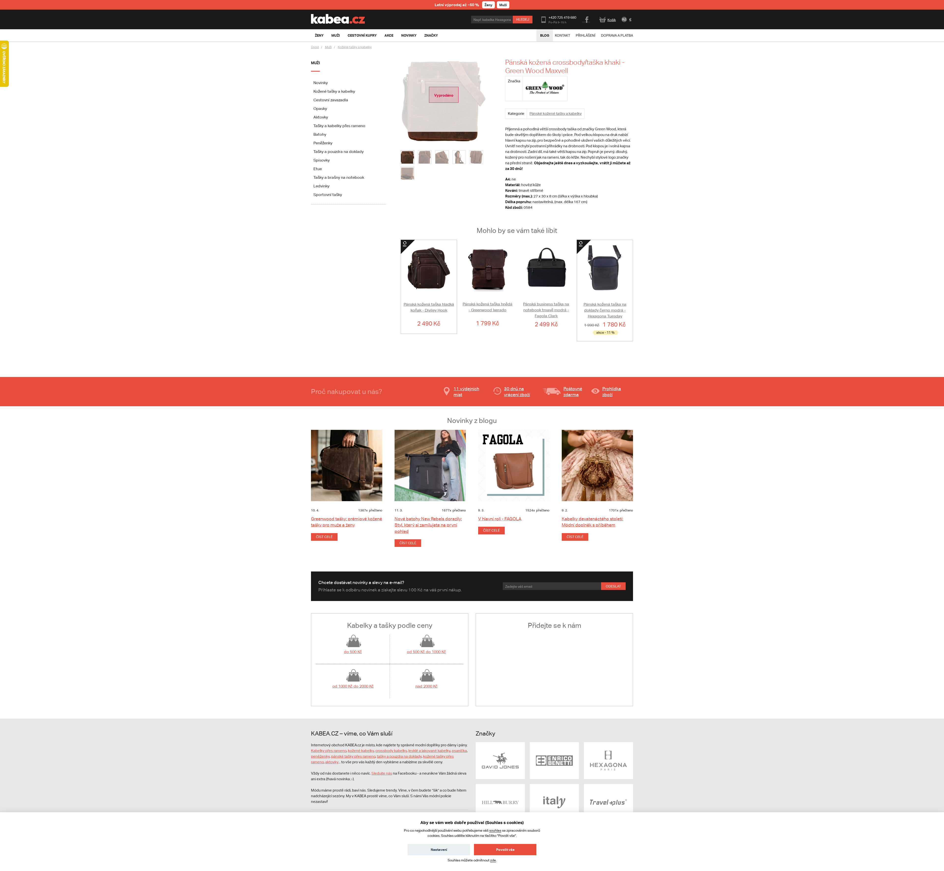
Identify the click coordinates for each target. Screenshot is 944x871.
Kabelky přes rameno (328, 751)
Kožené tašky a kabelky (355, 47)
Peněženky (322, 143)
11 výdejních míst (466, 391)
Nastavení (439, 849)
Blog (544, 35)
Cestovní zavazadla (330, 100)
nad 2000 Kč (426, 686)
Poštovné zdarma (572, 391)
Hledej (522, 19)
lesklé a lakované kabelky (429, 751)
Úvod (315, 47)
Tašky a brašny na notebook (338, 177)
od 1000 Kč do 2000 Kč (353, 686)
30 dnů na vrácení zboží (517, 391)
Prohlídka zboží (611, 391)
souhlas (495, 830)
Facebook (586, 19)
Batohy (319, 134)
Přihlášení (585, 35)
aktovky (331, 762)
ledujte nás (383, 773)
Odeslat (613, 586)
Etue (317, 168)
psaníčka (459, 751)
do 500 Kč (353, 651)
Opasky (320, 108)
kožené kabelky (361, 751)
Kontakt (562, 35)
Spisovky (321, 160)
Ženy (488, 5)
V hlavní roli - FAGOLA (499, 518)
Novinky (320, 82)
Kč (624, 19)
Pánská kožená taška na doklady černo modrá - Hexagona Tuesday (605, 310)
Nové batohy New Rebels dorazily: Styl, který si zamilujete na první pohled (428, 525)
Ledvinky (321, 186)
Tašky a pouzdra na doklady (338, 151)
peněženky (320, 756)
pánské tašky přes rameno (353, 756)
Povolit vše (505, 849)
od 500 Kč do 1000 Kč (426, 651)
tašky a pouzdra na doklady (399, 756)
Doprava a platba (617, 35)
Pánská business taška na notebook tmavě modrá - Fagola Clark (546, 310)
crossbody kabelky (391, 751)
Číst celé (324, 537)
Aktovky (320, 117)
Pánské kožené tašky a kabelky (556, 113)
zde (493, 860)
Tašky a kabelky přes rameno (339, 125)
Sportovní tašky (327, 194)
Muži (503, 5)
